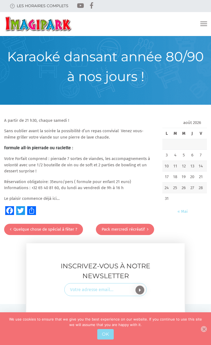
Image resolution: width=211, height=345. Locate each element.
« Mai (182, 211)
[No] (204, 329)
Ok (105, 334)
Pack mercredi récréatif (123, 229)
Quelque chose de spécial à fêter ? (45, 229)
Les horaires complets (42, 5)
